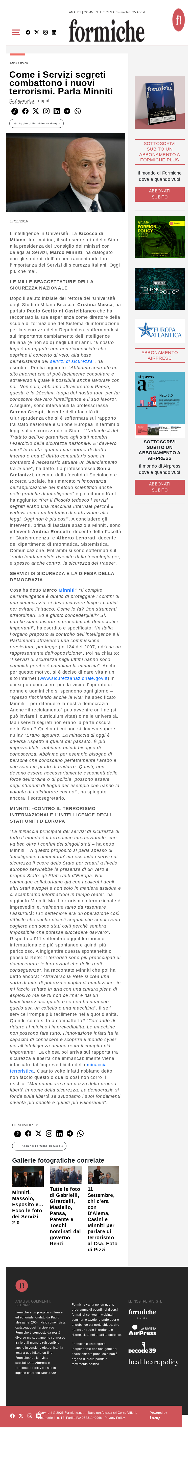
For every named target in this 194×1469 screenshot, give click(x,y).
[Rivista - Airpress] (153, 1330)
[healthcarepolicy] (153, 1362)
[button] (17, 32)
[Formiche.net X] (36, 32)
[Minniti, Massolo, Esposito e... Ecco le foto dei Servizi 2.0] (28, 1176)
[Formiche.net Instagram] (45, 32)
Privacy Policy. (115, 1418)
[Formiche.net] (178, 20)
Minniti (67, 590)
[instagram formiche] (30, 1416)
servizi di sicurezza (71, 361)
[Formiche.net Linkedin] (54, 32)
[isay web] (155, 1418)
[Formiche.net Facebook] (28, 32)
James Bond (19, 63)
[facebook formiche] (12, 1416)
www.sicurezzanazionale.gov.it (74, 678)
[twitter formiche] (21, 1416)
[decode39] (153, 1347)
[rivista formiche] (160, 405)
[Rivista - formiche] (153, 1314)
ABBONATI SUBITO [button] (159, 194)
